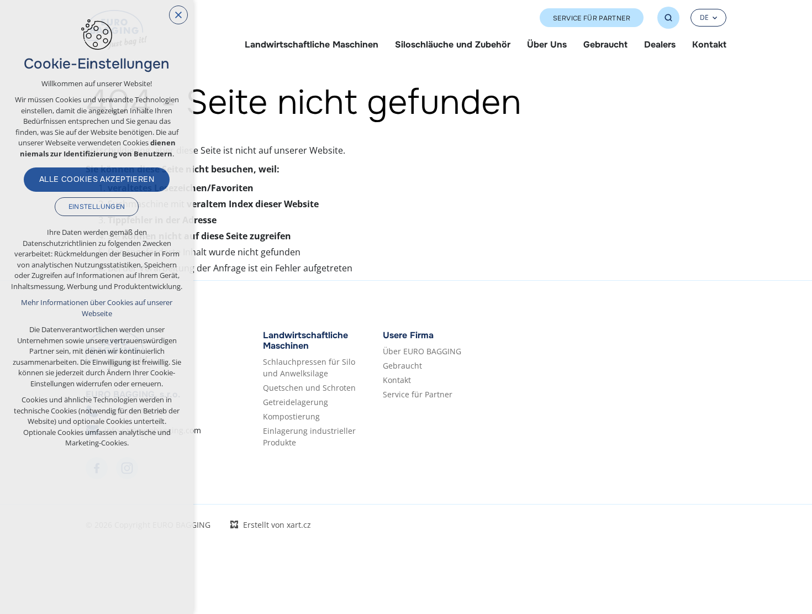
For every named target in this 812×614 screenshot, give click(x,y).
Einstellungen (96, 206)
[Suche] (668, 18)
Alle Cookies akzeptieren (96, 179)
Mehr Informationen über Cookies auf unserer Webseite (96, 307)
